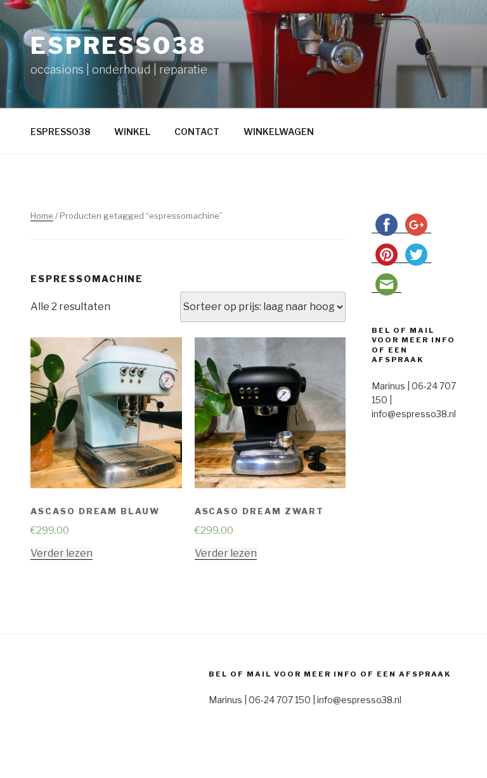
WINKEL (132, 131)
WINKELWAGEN (279, 131)
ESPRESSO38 (60, 131)
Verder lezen (61, 553)
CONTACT (196, 131)
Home (41, 216)
